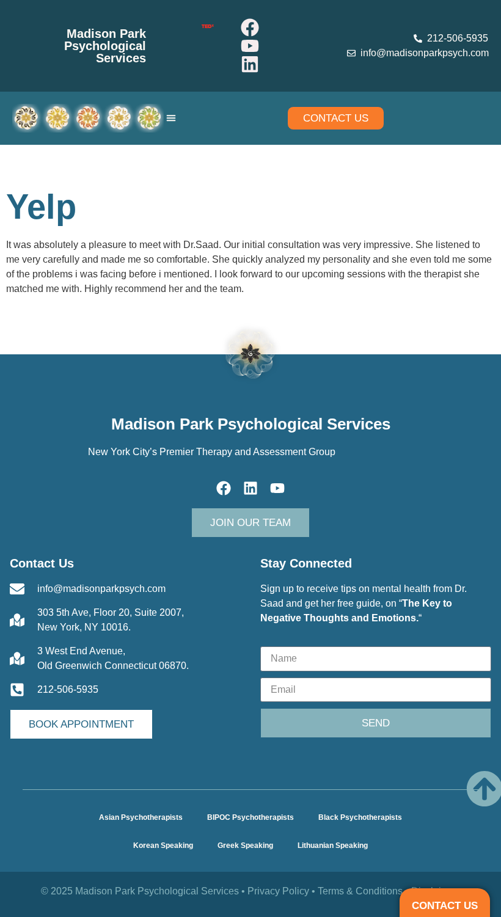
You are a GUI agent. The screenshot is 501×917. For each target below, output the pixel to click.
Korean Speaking (163, 845)
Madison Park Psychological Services (105, 46)
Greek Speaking (245, 845)
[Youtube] (250, 46)
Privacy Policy (278, 891)
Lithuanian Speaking (333, 845)
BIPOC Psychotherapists (250, 817)
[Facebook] (250, 27)
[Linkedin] (250, 64)
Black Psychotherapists (360, 817)
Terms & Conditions (360, 891)
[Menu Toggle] (171, 118)
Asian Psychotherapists (141, 817)
